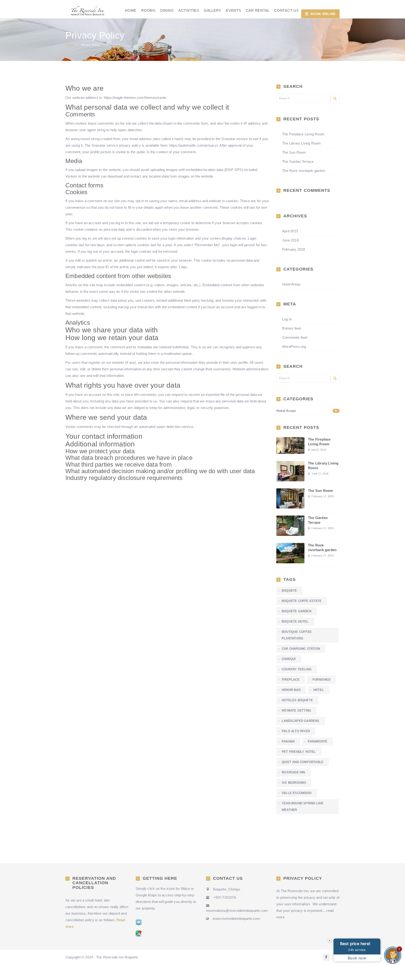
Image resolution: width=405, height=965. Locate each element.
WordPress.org (294, 347)
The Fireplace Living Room (303, 134)
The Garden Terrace (298, 161)
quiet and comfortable (302, 762)
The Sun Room (294, 152)
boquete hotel (295, 621)
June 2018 (290, 240)
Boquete (289, 590)
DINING (167, 10)
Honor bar (291, 690)
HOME (130, 10)
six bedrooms (294, 782)
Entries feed (291, 328)
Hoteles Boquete (297, 700)
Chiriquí (289, 659)
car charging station (301, 648)
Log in (287, 319)
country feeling (296, 669)
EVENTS (233, 10)
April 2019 (290, 231)
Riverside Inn (293, 772)
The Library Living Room (301, 143)
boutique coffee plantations (297, 635)
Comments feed (295, 337)
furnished (321, 679)
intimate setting (296, 710)
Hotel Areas (291, 284)
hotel (318, 690)
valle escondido (296, 793)
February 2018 (293, 249)
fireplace (291, 679)
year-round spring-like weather (302, 807)
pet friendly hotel (299, 751)
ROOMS (148, 10)
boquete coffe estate (302, 601)
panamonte (317, 741)
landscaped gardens (300, 721)
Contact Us (286, 10)
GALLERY (212, 10)
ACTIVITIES (188, 10)
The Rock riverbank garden (303, 171)
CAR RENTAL (258, 10)
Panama (288, 741)
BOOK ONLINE (323, 14)
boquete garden (296, 611)
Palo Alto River (296, 731)
